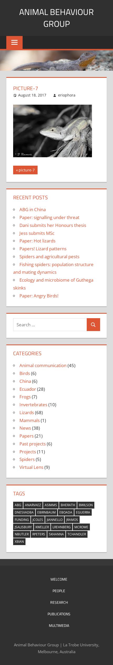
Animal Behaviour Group (56, 18)
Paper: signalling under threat (49, 217)
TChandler (77, 534)
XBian (19, 541)
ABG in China (32, 209)
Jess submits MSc (36, 233)
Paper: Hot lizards (37, 241)
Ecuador (27, 389)
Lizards (26, 412)
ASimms (51, 505)
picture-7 (26, 170)
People (59, 590)
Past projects (32, 444)
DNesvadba (24, 512)
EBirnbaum (46, 512)
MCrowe (81, 527)
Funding (22, 519)
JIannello (55, 519)
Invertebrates (33, 405)
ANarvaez (33, 505)
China (25, 381)
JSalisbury (23, 527)
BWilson (86, 505)
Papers (26, 436)
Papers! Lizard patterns (42, 249)
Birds (24, 373)
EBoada (65, 512)
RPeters (38, 534)
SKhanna (56, 534)
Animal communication (42, 365)
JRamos (72, 519)
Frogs (25, 397)
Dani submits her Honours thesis (52, 225)
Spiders (27, 459)
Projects (27, 452)
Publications (59, 614)
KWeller (42, 527)
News (25, 428)
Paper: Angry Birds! (38, 296)
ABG (18, 505)
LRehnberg (62, 527)
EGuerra (83, 512)
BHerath (68, 505)
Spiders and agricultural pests (49, 256)
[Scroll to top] (104, 656)
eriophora (66, 95)
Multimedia (59, 625)
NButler (22, 534)
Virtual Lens (31, 467)
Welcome (58, 579)
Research (59, 602)
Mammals (29, 420)
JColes (38, 519)
